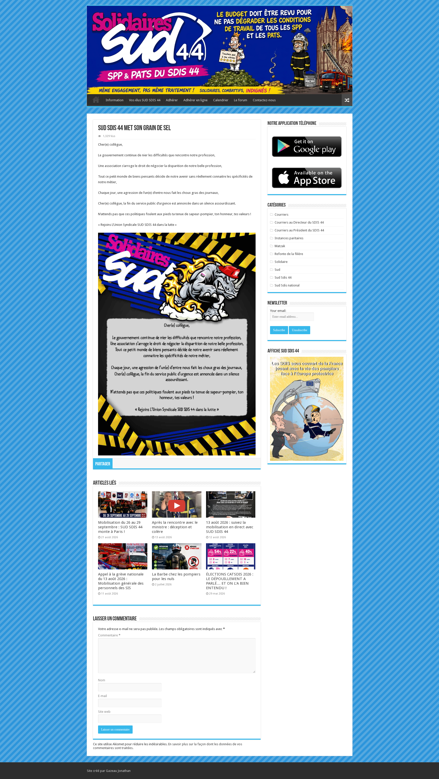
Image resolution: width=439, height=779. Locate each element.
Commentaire (109, 635)
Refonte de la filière (289, 254)
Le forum (240, 100)
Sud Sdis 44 (283, 277)
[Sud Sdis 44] (219, 50)
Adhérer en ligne (195, 100)
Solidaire (281, 262)
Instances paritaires (289, 238)
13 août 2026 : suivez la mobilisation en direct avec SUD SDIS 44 (229, 527)
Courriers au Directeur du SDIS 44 (299, 222)
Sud (277, 270)
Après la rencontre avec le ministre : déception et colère (175, 527)
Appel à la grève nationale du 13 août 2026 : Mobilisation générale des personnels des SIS (121, 581)
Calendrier (220, 100)
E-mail (102, 696)
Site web (104, 712)
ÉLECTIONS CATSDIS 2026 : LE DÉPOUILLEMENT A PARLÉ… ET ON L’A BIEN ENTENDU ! (229, 581)
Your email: (278, 311)
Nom (101, 680)
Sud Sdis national (287, 285)
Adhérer (172, 100)
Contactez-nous (264, 100)
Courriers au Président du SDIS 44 (299, 230)
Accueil (96, 99)
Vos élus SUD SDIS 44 (144, 100)
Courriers (281, 214)
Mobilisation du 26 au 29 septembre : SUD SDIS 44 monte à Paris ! (120, 527)
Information (114, 100)
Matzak (280, 246)
